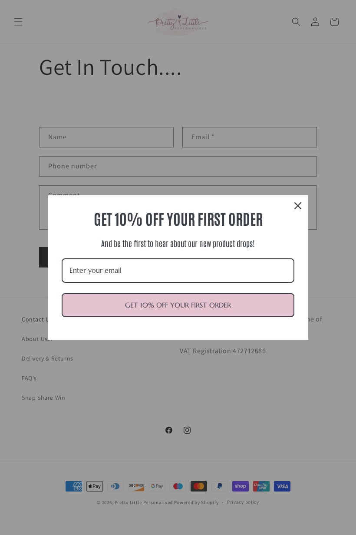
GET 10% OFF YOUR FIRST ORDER (178, 305)
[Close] (297, 205)
